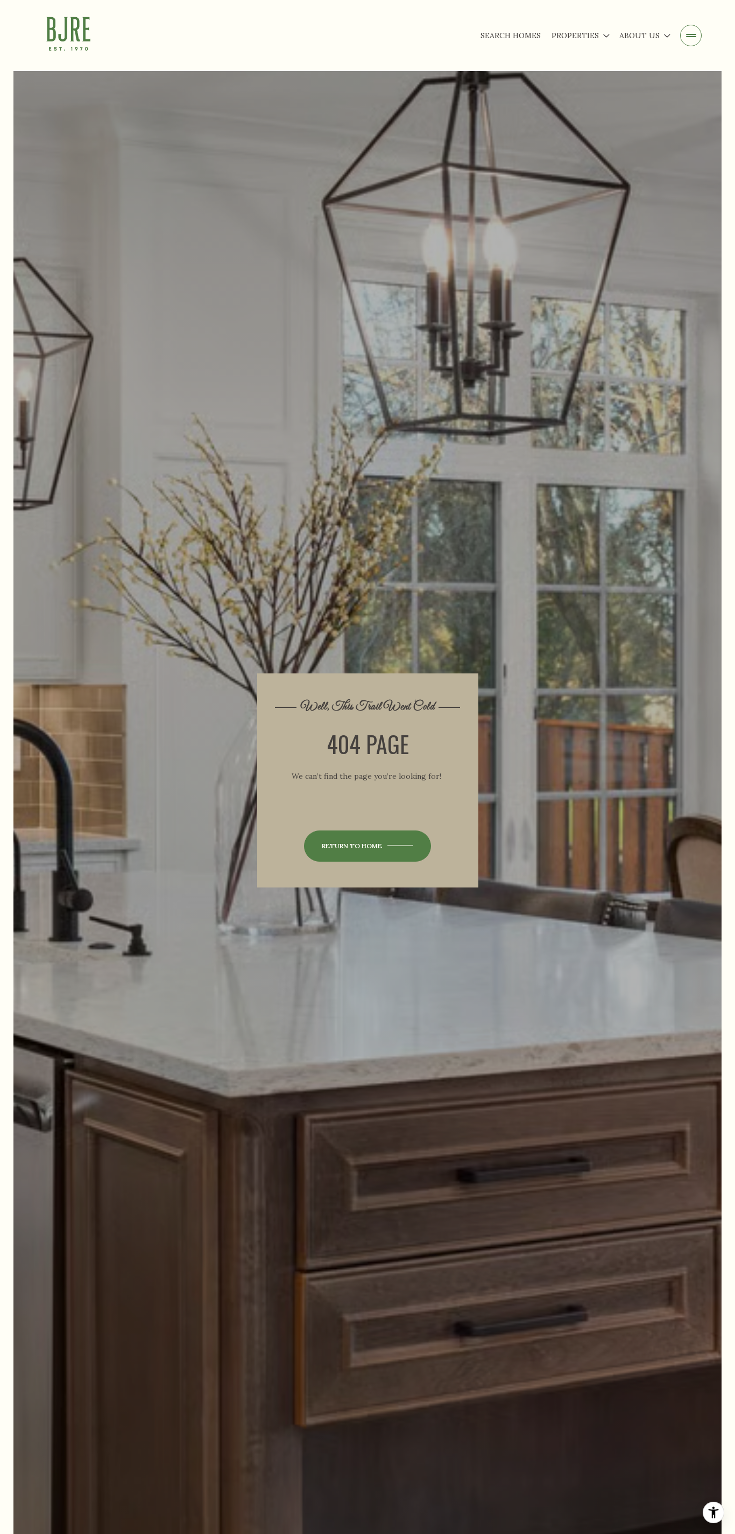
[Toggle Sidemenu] (691, 35)
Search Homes (510, 35)
